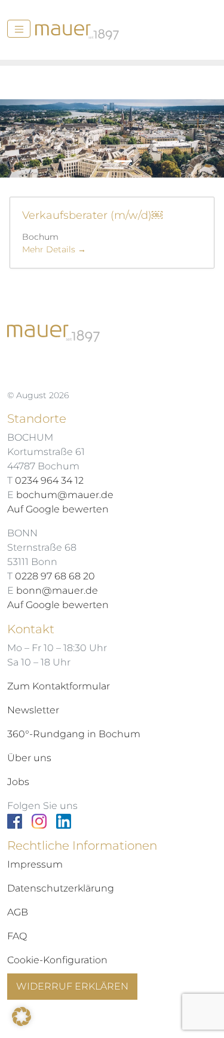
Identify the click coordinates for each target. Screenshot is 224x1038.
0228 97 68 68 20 (55, 576)
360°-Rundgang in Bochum (73, 734)
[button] (21, 1016)
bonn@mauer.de (57, 590)
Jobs (18, 781)
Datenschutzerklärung (60, 888)
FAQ (17, 936)
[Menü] (18, 29)
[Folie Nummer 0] (102, 161)
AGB (17, 912)
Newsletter (33, 710)
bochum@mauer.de (64, 494)
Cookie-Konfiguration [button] (57, 960)
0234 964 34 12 (49, 480)
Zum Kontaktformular (58, 686)
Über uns (29, 758)
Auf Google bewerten (58, 509)
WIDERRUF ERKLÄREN (72, 986)
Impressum (35, 864)
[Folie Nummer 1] (123, 161)
